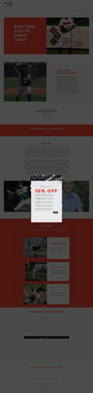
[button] (60, 183)
